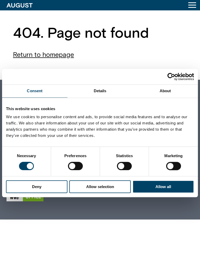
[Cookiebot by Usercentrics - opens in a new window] (171, 77)
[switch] (75, 166)
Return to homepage (43, 55)
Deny (36, 186)
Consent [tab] (34, 91)
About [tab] (165, 91)
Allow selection (100, 186)
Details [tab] (100, 91)
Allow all (163, 186)
